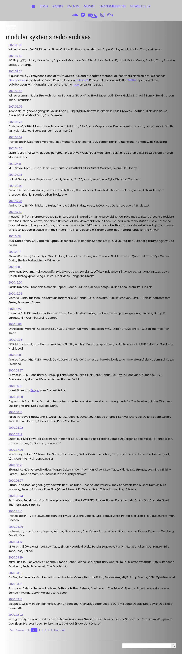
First (12, 630)
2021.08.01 (15, 45)
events (73, 6)
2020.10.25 (15, 340)
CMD (44, 6)
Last (63, 630)
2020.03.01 (15, 584)
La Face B (82, 80)
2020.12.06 (15, 294)
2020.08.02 (16, 428)
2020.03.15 (15, 573)
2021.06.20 (15, 91)
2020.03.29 (16, 557)
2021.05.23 (15, 122)
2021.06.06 (15, 107)
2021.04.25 (15, 148)
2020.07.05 (16, 450)
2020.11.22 (15, 309)
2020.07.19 (15, 434)
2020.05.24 (16, 496)
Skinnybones (17, 80)
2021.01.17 (15, 252)
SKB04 (131, 80)
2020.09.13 (15, 386)
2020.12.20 (15, 283)
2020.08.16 (15, 412)
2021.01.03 (15, 267)
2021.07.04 (15, 71)
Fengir (35, 390)
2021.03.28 (15, 175)
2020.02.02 (16, 615)
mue (76, 85)
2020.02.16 (15, 599)
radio (57, 6)
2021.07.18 (15, 56)
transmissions (112, 6)
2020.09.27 (16, 370)
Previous (20, 630)
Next (56, 630)
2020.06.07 (16, 481)
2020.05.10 (15, 511)
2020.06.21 (15, 465)
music (89, 6)
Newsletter (140, 6)
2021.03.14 (15, 186)
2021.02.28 (15, 201)
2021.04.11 (15, 164)
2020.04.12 (15, 542)
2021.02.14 (15, 212)
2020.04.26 (16, 527)
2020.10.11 (15, 355)
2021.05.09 (15, 137)
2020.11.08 (15, 324)
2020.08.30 (16, 397)
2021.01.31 (15, 236)
